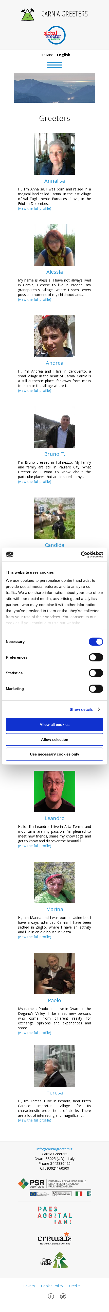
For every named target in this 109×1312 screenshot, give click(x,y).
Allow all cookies (54, 724)
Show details (81, 709)
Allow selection (54, 739)
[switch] (96, 657)
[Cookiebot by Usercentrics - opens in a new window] (81, 554)
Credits (75, 1285)
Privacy (29, 1285)
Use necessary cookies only (54, 754)
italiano (47, 54)
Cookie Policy (52, 1285)
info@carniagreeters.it (54, 1149)
